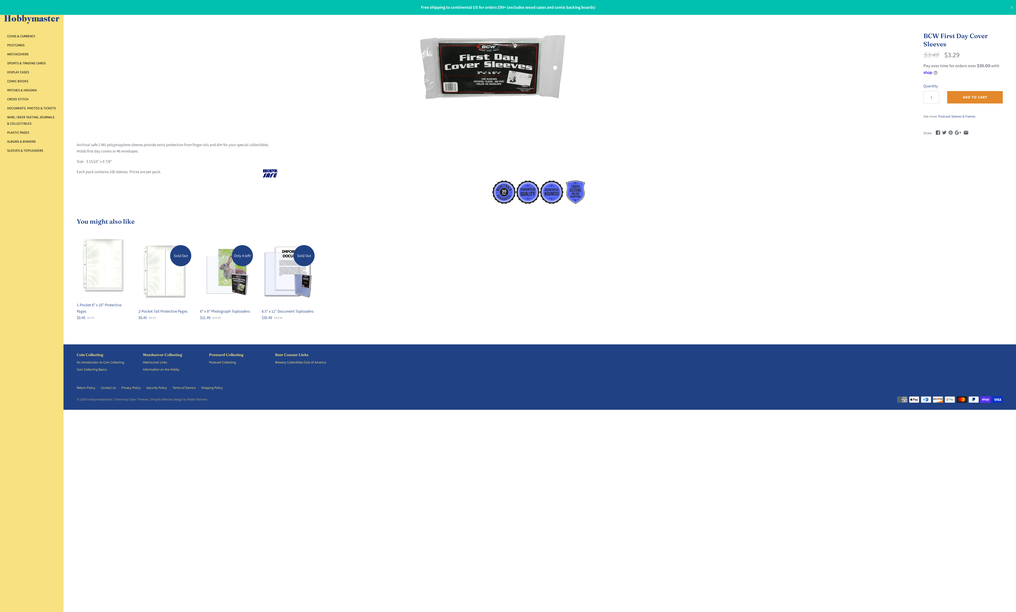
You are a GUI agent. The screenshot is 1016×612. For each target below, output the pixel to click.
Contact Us (108, 387)
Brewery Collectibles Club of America (300, 362)
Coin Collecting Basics (92, 369)
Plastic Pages (18, 132)
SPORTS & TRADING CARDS (26, 63)
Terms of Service (184, 387)
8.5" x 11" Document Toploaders (288, 311)
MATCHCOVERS (18, 54)
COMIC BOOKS (17, 81)
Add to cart (975, 97)
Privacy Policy (131, 387)
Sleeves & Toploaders (25, 150)
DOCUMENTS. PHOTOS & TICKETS (31, 108)
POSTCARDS (16, 45)
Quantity (930, 85)
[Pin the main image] (951, 132)
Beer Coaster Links (292, 355)
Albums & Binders (21, 141)
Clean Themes (138, 399)
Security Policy (156, 387)
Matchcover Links (155, 362)
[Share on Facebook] (938, 132)
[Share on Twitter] (944, 132)
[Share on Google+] (958, 132)
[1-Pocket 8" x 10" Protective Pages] (103, 265)
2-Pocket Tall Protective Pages (162, 311)
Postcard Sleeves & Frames (956, 116)
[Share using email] (966, 132)
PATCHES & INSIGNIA (22, 90)
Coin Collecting (90, 355)
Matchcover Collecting (162, 355)
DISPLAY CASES (18, 72)
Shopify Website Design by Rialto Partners (178, 399)
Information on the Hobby (161, 369)
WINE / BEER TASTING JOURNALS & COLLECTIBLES (31, 120)
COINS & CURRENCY (21, 36)
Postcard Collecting (226, 355)
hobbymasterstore (99, 399)
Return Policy (86, 387)
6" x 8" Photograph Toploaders (225, 311)
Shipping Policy (212, 387)
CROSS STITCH (17, 99)
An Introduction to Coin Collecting (100, 362)
